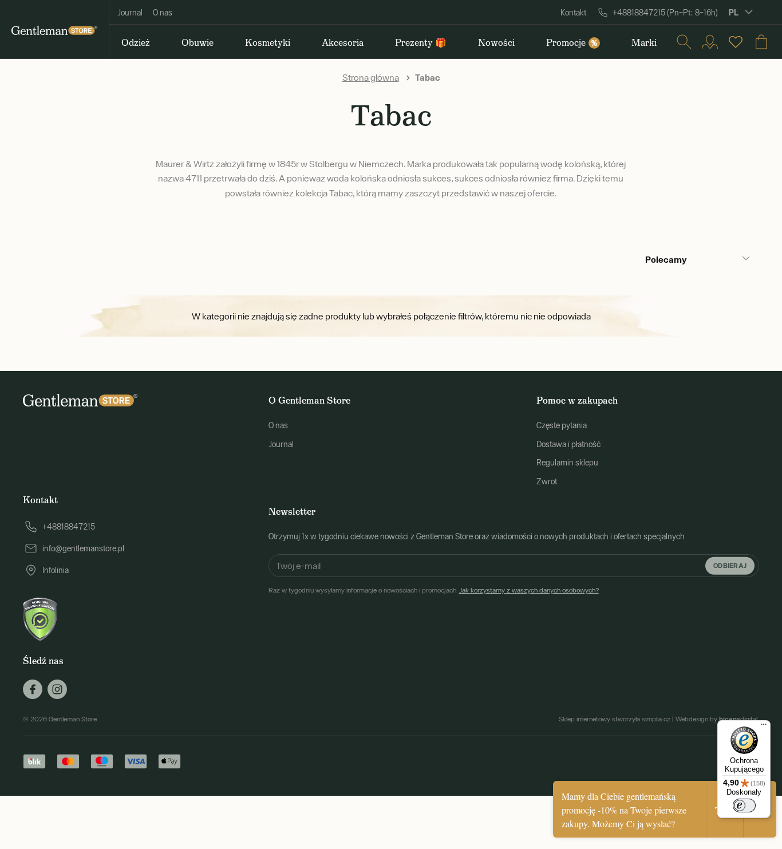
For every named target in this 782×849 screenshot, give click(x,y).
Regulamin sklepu (567, 462)
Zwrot (546, 481)
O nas (162, 12)
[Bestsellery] (735, 42)
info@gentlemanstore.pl (83, 548)
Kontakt (573, 12)
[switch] (744, 805)
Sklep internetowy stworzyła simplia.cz (614, 719)
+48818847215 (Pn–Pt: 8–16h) (665, 12)
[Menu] (764, 727)
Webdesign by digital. (717, 719)
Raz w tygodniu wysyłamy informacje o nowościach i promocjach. (433, 590)
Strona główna (370, 77)
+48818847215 (68, 526)
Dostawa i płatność (568, 444)
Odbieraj (730, 565)
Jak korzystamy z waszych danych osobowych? (529, 590)
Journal (130, 12)
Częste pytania (561, 425)
